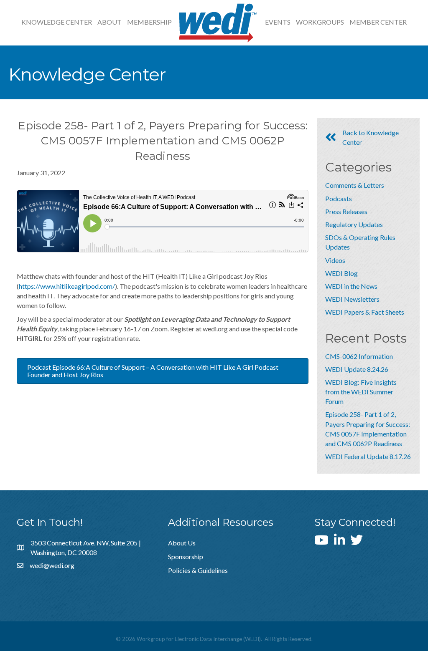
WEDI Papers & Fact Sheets (364, 312)
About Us (182, 543)
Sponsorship (185, 556)
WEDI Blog (341, 273)
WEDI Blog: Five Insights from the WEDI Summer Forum (361, 391)
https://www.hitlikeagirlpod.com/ (67, 286)
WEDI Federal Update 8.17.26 (368, 456)
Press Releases (346, 211)
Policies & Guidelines (198, 570)
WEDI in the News (351, 286)
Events (277, 22)
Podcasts (338, 198)
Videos (335, 260)
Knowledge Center (56, 22)
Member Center (378, 22)
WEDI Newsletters (352, 299)
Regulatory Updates (354, 224)
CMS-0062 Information (359, 356)
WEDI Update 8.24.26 (356, 369)
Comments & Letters (354, 185)
